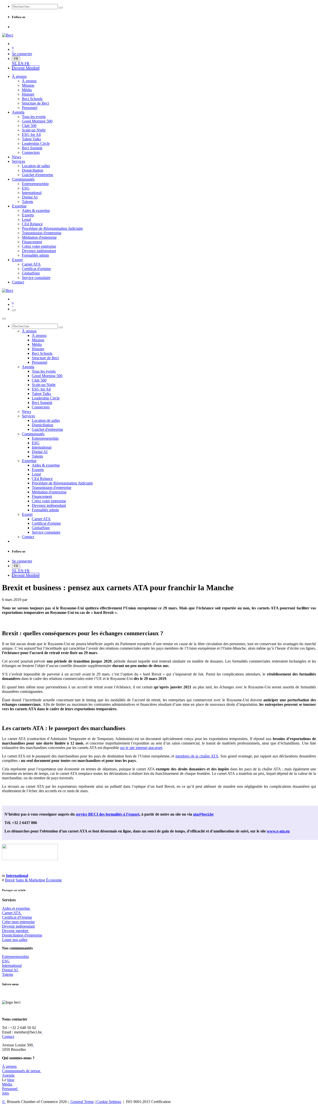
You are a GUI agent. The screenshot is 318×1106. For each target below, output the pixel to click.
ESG (6, 961)
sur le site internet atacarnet (141, 748)
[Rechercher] (61, 7)
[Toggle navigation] (14, 310)
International (12, 965)
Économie (54, 880)
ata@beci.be (203, 814)
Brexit (10, 880)
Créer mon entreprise (18, 922)
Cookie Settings (108, 1102)
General (82, 1102)
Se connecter (22, 54)
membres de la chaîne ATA (196, 756)
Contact (8, 1036)
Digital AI (10, 970)
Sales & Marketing (30, 880)
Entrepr (15, 956)
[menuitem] (15, 63)
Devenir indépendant (18, 926)
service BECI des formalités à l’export (107, 814)
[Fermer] (4, 318)
